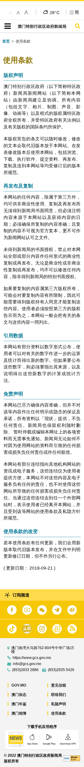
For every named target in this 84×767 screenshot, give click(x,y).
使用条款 (58, 713)
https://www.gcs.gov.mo (32, 658)
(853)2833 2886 (25, 670)
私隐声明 (58, 704)
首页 (6, 41)
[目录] (7, 26)
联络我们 (58, 695)
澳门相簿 (18, 713)
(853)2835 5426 (61, 670)
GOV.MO (18, 685)
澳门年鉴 (18, 704)
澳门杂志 (18, 695)
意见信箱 (58, 685)
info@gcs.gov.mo (27, 664)
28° (55, 12)
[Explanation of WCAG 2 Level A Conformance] (72, 758)
